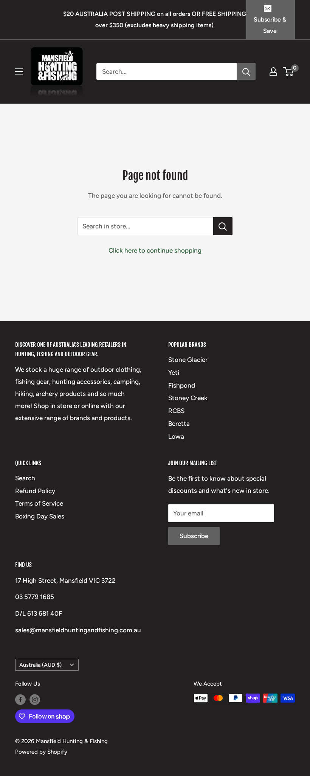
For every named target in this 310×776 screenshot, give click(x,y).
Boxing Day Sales (39, 516)
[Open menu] (19, 71)
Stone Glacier (188, 359)
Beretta (179, 423)
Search (25, 478)
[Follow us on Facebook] (20, 699)
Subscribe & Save (270, 25)
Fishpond (181, 385)
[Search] (246, 71)
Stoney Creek (188, 398)
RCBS (176, 410)
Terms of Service (39, 503)
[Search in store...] (222, 226)
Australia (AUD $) (40, 664)
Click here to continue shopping (155, 250)
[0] (288, 71)
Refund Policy (35, 491)
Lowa (176, 436)
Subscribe (194, 536)
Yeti (173, 372)
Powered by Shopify (41, 751)
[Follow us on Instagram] (34, 699)
